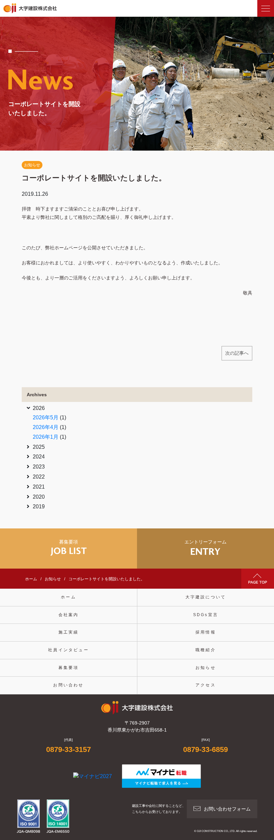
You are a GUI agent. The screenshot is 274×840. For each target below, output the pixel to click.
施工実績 (68, 632)
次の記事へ (237, 353)
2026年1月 (45, 437)
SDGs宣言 (205, 614)
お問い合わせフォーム (227, 809)
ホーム (68, 597)
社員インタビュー (68, 650)
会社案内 (68, 614)
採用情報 (205, 632)
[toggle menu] (266, 8)
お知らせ (32, 165)
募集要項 (68, 667)
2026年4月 (45, 427)
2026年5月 (45, 417)
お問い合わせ (68, 685)
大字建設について (205, 597)
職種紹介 (205, 650)
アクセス (205, 685)
